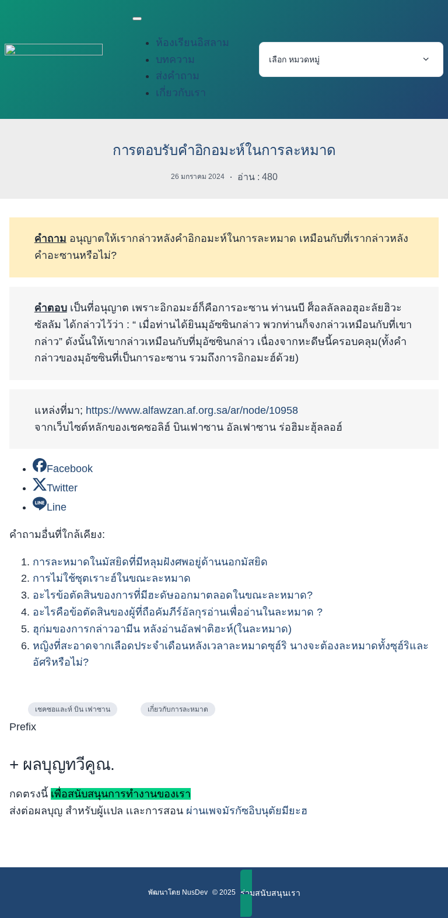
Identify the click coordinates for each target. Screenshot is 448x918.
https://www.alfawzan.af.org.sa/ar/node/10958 (192, 410)
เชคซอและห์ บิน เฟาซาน (72, 709)
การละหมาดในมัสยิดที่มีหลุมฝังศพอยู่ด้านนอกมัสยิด (150, 562)
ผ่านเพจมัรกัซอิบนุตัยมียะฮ (246, 811)
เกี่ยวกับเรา (181, 93)
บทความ (175, 59)
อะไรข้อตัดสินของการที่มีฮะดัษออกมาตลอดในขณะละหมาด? (173, 595)
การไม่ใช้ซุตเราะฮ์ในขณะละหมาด (112, 578)
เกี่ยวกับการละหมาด (178, 709)
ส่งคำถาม (178, 76)
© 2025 (224, 892)
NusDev (195, 892)
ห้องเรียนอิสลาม (192, 42)
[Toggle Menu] (137, 18)
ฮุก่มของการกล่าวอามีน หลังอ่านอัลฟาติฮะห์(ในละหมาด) (162, 629)
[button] (270, 893)
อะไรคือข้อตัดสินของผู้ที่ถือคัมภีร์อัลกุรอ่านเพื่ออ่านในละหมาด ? (179, 612)
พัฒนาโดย (165, 892)
